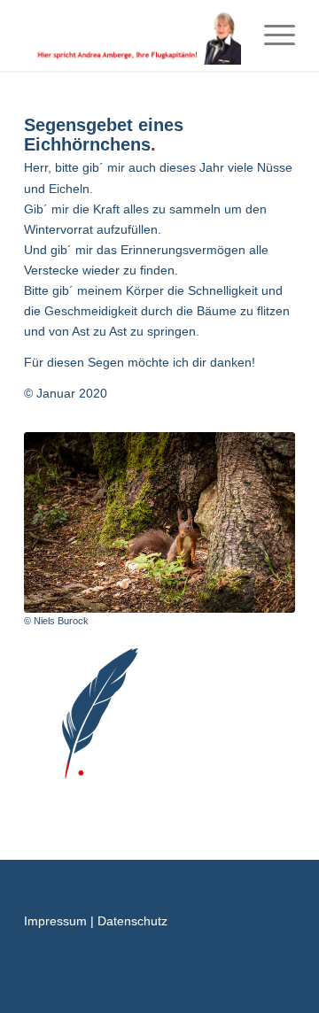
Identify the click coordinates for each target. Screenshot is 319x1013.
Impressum (55, 921)
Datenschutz (132, 921)
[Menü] (270, 35)
